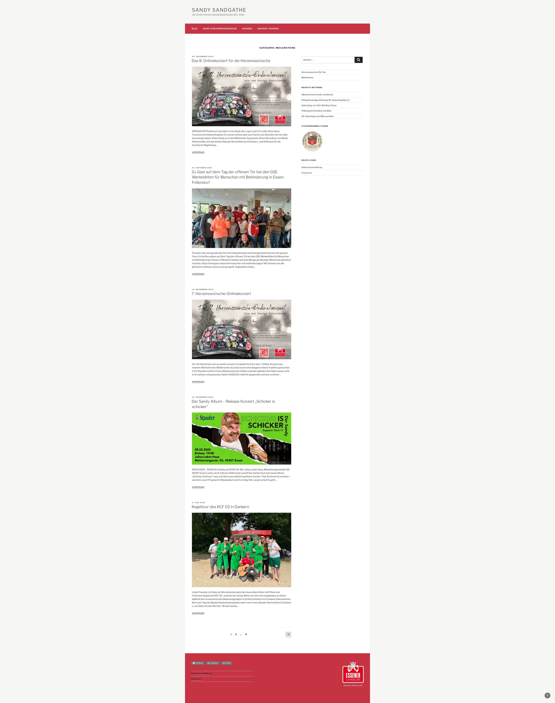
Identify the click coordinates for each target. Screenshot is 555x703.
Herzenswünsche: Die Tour (313, 72)
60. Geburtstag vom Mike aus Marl (317, 116)
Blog (194, 28)
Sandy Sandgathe (219, 10)
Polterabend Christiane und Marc (316, 110)
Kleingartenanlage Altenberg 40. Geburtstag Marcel (325, 100)
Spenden (247, 28)
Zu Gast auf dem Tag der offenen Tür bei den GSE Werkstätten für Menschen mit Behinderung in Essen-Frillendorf (238, 177)
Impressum (306, 172)
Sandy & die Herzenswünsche (220, 28)
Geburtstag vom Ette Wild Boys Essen (319, 105)
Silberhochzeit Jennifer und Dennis (317, 94)
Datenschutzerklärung (311, 167)
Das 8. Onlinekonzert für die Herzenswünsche (231, 60)
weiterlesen (198, 152)
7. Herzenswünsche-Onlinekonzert (221, 293)
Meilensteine (307, 77)
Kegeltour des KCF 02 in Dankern (220, 506)
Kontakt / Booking (268, 28)
